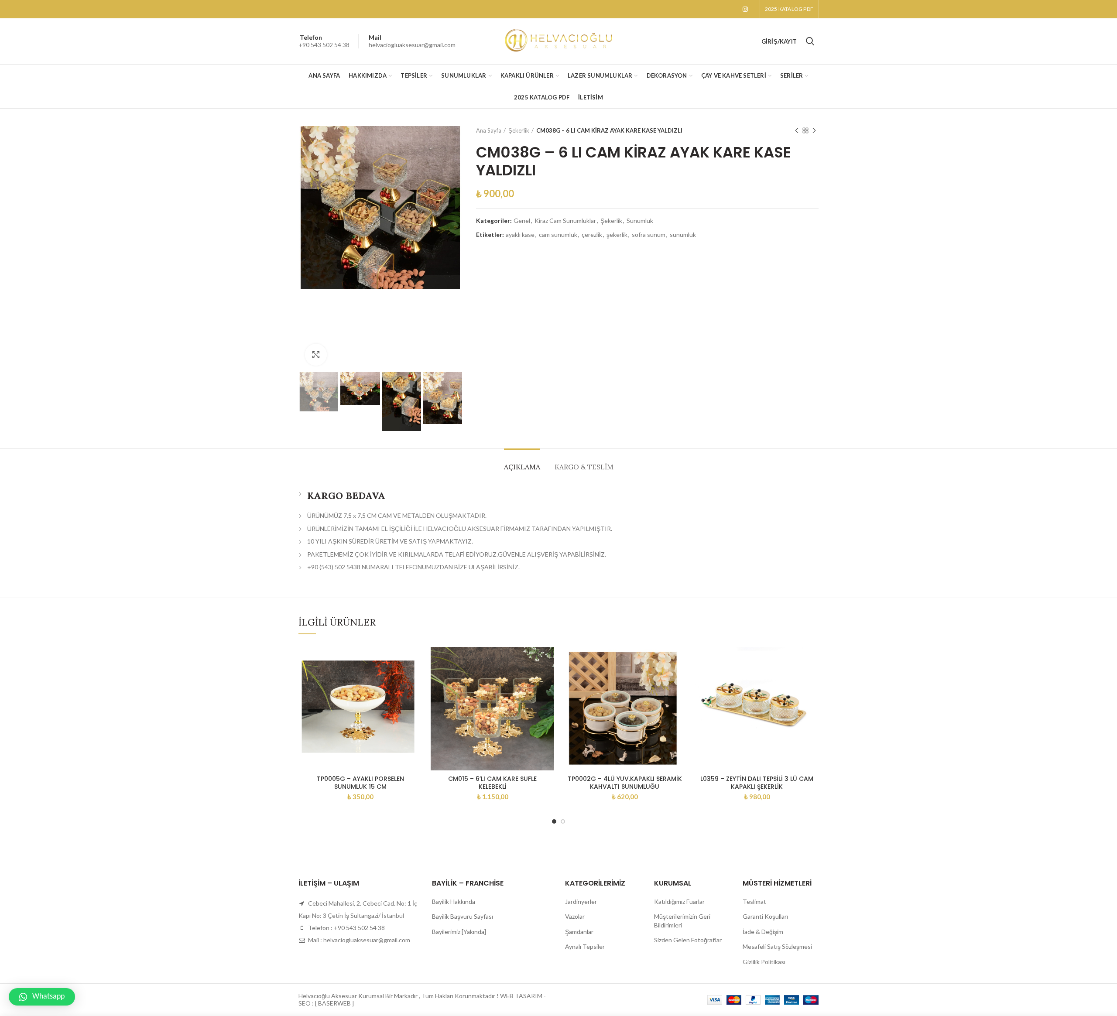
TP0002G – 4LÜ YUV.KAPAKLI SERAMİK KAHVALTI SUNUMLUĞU (625, 782)
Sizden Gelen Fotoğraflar (688, 940)
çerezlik (592, 234)
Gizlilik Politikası (764, 961)
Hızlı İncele (415, 661)
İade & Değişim (763, 931)
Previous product (796, 130)
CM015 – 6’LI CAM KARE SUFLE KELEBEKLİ (492, 782)
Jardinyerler (581, 901)
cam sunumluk (558, 234)
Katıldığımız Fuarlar (679, 901)
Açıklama (522, 466)
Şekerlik (518, 130)
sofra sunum (648, 234)
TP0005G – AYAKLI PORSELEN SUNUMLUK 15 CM (360, 782)
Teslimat (754, 901)
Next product (814, 130)
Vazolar (575, 916)
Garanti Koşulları (765, 916)
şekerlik (616, 234)
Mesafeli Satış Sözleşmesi (777, 946)
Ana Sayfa (488, 130)
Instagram (745, 9)
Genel (522, 220)
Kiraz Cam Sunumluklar (565, 220)
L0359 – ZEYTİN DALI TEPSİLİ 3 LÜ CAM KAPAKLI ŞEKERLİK (756, 782)
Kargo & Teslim (584, 466)
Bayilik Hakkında (453, 901)
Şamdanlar (579, 931)
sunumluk (683, 234)
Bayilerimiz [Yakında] (459, 931)
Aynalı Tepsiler (585, 946)
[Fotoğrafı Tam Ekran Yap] (316, 355)
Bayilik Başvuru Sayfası (462, 916)
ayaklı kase (520, 234)
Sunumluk (640, 220)
